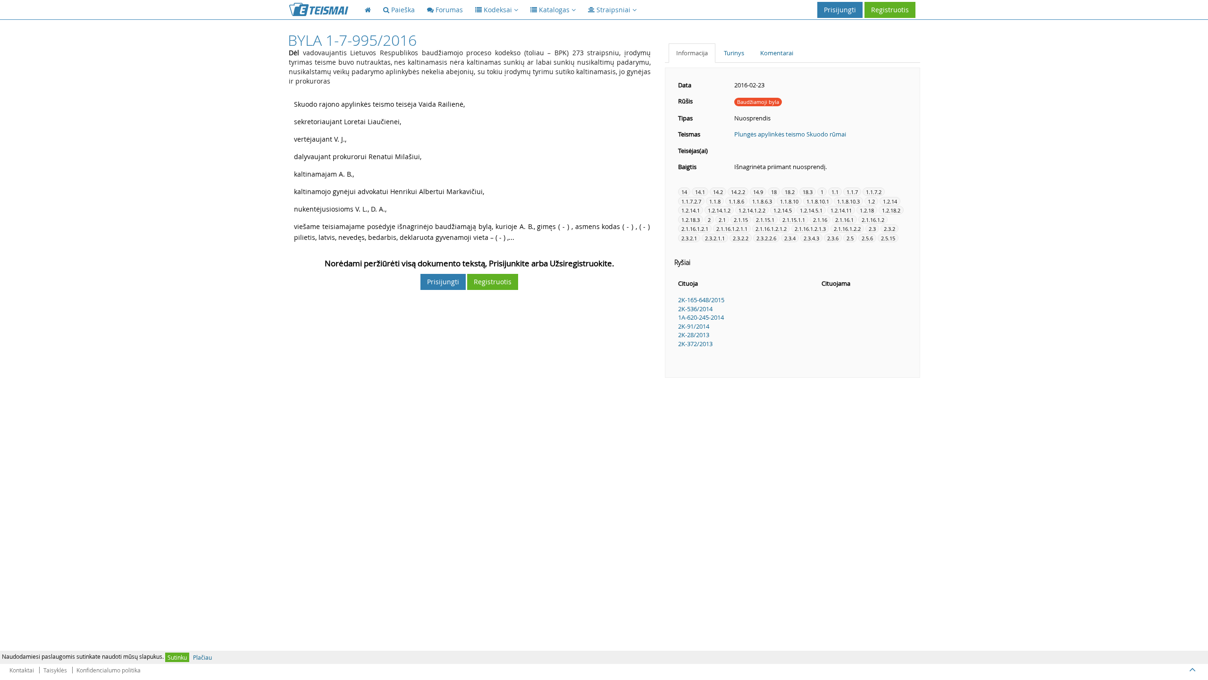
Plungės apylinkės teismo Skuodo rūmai (790, 134)
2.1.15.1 (765, 219)
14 (684, 192)
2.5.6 (867, 238)
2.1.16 (820, 219)
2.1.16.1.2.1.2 (771, 228)
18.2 (790, 192)
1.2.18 (867, 210)
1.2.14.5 (782, 210)
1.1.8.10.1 (817, 201)
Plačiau (202, 657)
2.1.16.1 (844, 219)
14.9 (758, 192)
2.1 (722, 219)
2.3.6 (833, 238)
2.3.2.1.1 (715, 238)
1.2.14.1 (690, 210)
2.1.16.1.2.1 (694, 228)
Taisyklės (55, 670)
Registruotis (890, 9)
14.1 (700, 192)
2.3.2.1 (689, 238)
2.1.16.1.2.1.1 (731, 228)
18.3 (808, 192)
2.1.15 (741, 219)
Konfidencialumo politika (108, 670)
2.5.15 (888, 238)
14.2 (718, 192)
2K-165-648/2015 (701, 300)
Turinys (734, 53)
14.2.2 (738, 192)
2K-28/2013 (693, 335)
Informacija (692, 53)
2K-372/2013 (695, 344)
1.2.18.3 (690, 219)
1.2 (871, 201)
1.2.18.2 (891, 210)
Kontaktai (21, 670)
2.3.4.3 (811, 238)
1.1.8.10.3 (848, 201)
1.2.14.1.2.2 (751, 210)
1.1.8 (715, 201)
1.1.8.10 (789, 201)
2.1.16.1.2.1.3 (810, 228)
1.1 (835, 192)
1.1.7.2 (873, 192)
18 (774, 192)
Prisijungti (840, 9)
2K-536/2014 (695, 309)
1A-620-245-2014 (701, 317)
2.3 (872, 228)
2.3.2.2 (740, 238)
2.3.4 (790, 238)
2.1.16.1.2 (873, 219)
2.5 (850, 238)
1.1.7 (852, 192)
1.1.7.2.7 (691, 201)
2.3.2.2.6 (766, 238)
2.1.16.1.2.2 (847, 228)
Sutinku (177, 657)
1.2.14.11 (841, 210)
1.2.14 (890, 201)
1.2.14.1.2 (719, 210)
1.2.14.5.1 (811, 210)
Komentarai (776, 53)
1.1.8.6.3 (762, 201)
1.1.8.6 (736, 201)
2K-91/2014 (693, 326)
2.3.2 (889, 228)
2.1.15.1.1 (793, 219)
